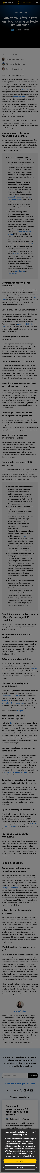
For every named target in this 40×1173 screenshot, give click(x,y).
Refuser (20, 1167)
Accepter (20, 1161)
